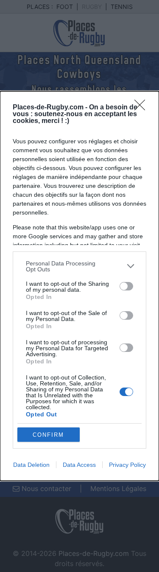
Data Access (79, 464)
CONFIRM (48, 435)
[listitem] (79, 266)
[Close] (142, 108)
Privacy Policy (127, 464)
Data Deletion (31, 464)
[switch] (126, 286)
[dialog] (79, 286)
